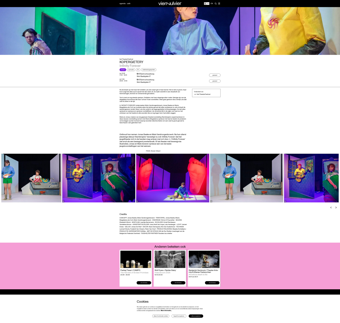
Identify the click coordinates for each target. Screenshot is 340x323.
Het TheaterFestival (203, 94)
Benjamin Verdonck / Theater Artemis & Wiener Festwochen (203, 271)
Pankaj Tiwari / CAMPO (130, 270)
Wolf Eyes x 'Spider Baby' (165, 270)
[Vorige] (331, 207)
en (212, 3)
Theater (123, 70)
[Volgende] (336, 207)
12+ (138, 70)
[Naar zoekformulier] (215, 3)
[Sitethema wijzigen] (206, 3)
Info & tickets (144, 283)
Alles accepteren (196, 316)
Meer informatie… (166, 310)
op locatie (131, 70)
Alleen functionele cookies (161, 316)
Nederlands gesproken (148, 70)
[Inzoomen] (137, 201)
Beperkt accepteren (179, 316)
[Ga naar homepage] (170, 3)
